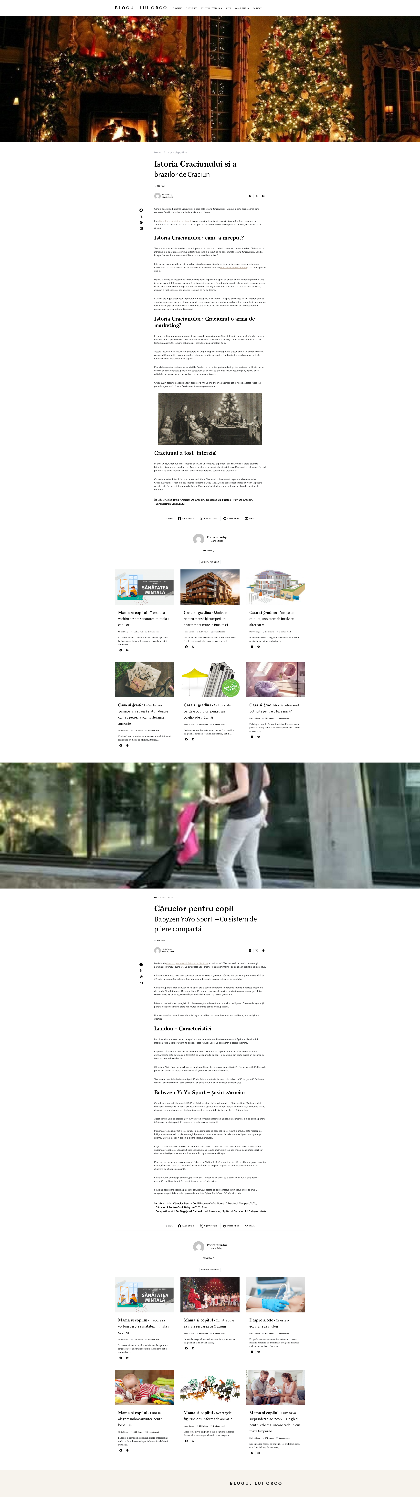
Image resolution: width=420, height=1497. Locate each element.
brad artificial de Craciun (188, 500)
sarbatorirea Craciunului (170, 504)
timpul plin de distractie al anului (176, 221)
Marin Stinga (167, 195)
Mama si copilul (164, 898)
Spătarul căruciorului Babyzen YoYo (244, 1211)
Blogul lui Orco (141, 8)
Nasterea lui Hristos (218, 500)
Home (157, 152)
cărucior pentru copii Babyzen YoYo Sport (187, 963)
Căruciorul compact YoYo (241, 1203)
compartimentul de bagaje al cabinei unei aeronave (188, 1211)
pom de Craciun (242, 500)
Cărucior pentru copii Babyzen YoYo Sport (198, 1203)
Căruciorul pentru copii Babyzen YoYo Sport (182, 1207)
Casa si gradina (177, 152)
